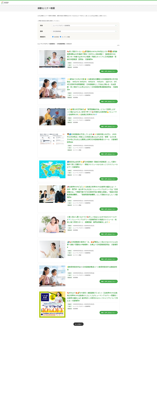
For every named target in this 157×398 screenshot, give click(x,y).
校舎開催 (56, 37)
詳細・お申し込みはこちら (108, 71)
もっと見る (78, 324)
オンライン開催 (66, 37)
